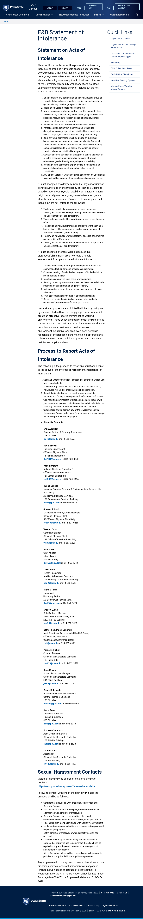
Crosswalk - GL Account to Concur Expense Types (123, 55)
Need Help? (116, 62)
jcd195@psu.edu (52, 563)
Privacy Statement (57, 905)
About (65, 8)
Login (91, 911)
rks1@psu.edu (51, 743)
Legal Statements (110, 905)
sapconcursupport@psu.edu (63, 896)
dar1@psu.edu (51, 723)
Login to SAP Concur (124, 7)
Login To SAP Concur (120, 39)
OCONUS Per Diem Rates (122, 74)
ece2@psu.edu (51, 583)
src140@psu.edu (52, 522)
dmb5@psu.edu (51, 502)
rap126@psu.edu (52, 663)
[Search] (137, 15)
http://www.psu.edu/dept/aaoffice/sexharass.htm (66, 786)
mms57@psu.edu (52, 703)
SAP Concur (33, 6)
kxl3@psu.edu (50, 643)
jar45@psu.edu (51, 683)
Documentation (41, 16)
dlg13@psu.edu (51, 603)
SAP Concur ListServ (15, 16)
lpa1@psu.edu (50, 439)
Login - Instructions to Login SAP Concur (123, 46)
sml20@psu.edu (51, 623)
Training (96, 16)
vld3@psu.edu (50, 542)
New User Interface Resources (74, 14)
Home (49, 8)
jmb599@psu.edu (52, 479)
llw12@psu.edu (51, 764)
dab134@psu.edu (52, 459)
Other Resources (117, 16)
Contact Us (93, 7)
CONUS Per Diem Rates (121, 68)
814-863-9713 (107, 893)
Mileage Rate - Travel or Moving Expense (121, 88)
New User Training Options (123, 80)
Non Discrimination (77, 905)
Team (78, 8)
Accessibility (93, 905)
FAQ (108, 8)
